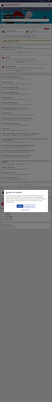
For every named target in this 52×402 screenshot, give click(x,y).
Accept (20, 206)
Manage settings (25, 210)
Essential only (30, 206)
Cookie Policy (39, 197)
